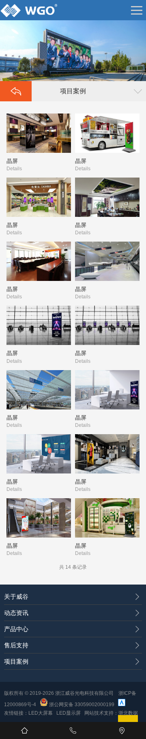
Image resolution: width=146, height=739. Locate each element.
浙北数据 (128, 713)
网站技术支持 (99, 713)
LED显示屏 (68, 713)
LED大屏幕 (40, 713)
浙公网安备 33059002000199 (81, 704)
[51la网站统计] (121, 704)
